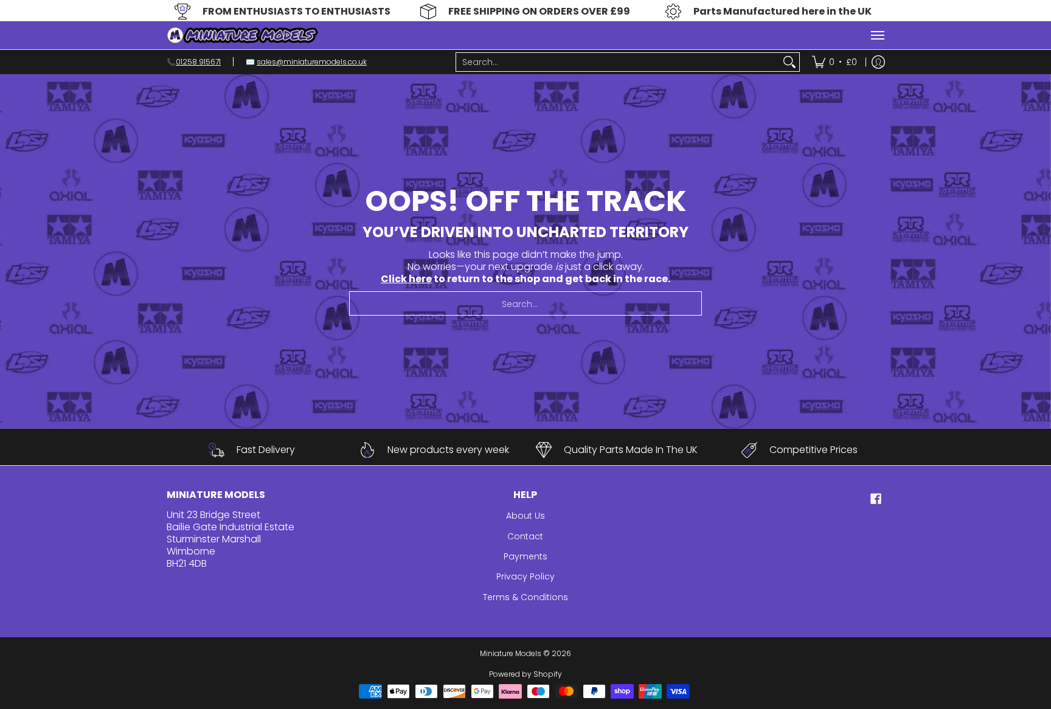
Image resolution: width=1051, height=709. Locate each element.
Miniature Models (510, 653)
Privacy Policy (525, 576)
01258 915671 (198, 62)
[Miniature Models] (243, 35)
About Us (525, 516)
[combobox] (618, 62)
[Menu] (877, 35)
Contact (525, 536)
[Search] (789, 62)
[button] (875, 499)
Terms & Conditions (525, 597)
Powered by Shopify (525, 674)
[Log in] (878, 62)
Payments (525, 556)
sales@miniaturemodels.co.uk (312, 62)
